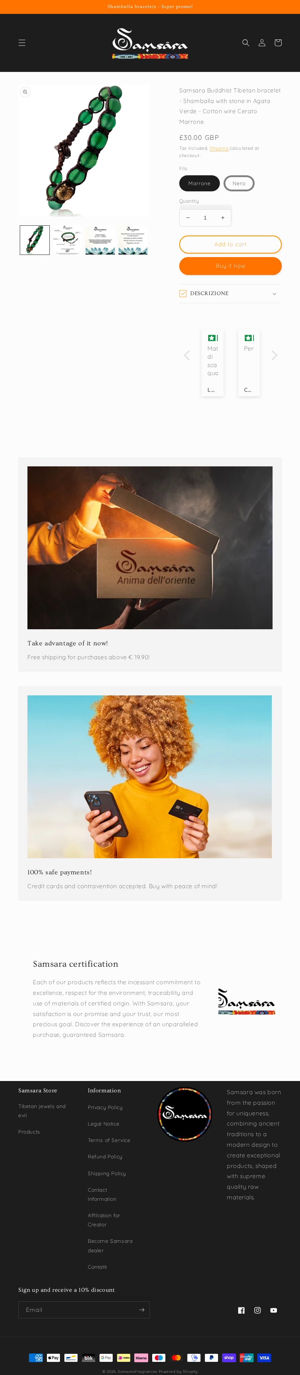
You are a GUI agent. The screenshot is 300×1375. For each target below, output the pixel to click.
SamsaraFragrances (137, 1371)
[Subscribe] (142, 1309)
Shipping (219, 148)
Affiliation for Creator (104, 1220)
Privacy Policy (105, 1107)
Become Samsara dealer (110, 1245)
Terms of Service (109, 1140)
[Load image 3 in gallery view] (67, 240)
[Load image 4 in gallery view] (100, 240)
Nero (239, 183)
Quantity (189, 201)
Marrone (199, 183)
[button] (22, 43)
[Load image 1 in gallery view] (34, 240)
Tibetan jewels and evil (42, 1111)
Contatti (97, 1267)
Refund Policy (105, 1156)
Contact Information (102, 1194)
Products (29, 1131)
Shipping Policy (107, 1173)
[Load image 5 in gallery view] (133, 240)
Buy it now (230, 265)
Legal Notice (103, 1123)
